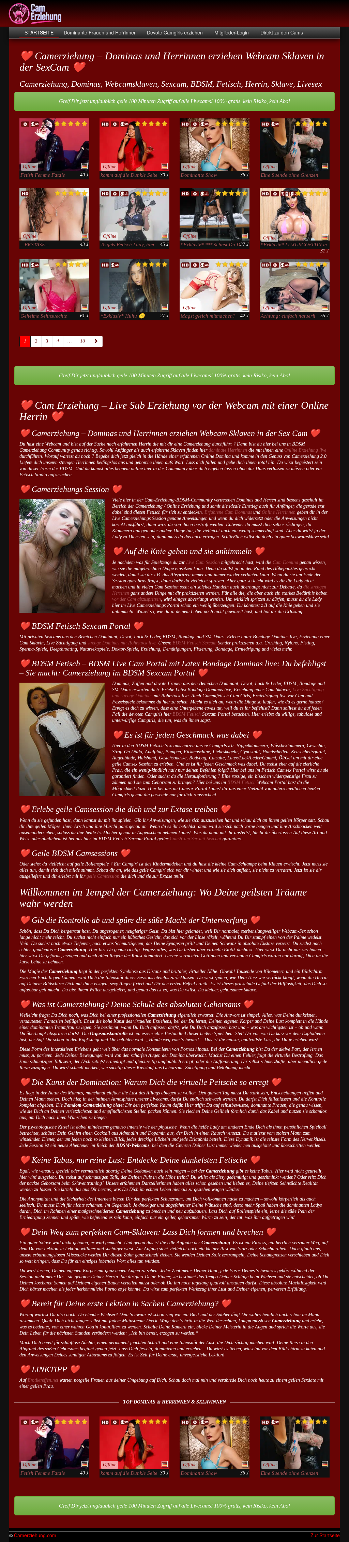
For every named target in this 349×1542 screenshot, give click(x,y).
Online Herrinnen (278, 512)
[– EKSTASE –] (54, 214)
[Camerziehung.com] (35, 13)
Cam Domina (285, 562)
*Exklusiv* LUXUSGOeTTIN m (294, 244)
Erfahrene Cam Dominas (228, 512)
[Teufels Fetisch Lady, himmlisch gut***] (134, 214)
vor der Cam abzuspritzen (136, 599)
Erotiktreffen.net (43, 1380)
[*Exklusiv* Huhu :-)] (134, 285)
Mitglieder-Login (231, 32)
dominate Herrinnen (228, 450)
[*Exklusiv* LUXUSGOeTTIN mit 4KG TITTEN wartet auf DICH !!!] (295, 214)
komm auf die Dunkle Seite (129, 175)
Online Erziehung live (305, 450)
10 (82, 341)
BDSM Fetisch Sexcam (194, 642)
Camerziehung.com (35, 1535)
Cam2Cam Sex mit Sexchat (195, 838)
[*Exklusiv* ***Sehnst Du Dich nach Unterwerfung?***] (214, 214)
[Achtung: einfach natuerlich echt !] (295, 285)
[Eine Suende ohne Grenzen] (295, 144)
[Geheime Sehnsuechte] (54, 285)
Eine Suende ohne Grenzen (289, 175)
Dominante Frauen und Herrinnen (100, 32)
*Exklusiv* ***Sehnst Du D (210, 244)
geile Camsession (103, 876)
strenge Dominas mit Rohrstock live (121, 642)
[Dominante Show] (214, 144)
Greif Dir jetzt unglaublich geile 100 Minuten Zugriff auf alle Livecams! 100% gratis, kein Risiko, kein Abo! (174, 101)
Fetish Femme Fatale (42, 175)
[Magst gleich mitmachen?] (214, 285)
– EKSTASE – (34, 244)
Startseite (39, 32)
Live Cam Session (203, 562)
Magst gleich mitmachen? (208, 316)
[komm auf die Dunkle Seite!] (134, 144)
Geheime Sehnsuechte (43, 316)
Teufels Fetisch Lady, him (127, 244)
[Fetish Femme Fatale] (54, 144)
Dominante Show (199, 175)
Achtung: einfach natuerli (288, 316)
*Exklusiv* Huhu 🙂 (123, 316)
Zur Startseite (325, 1535)
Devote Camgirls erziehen (175, 32)
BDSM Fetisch (186, 714)
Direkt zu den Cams (281, 32)
